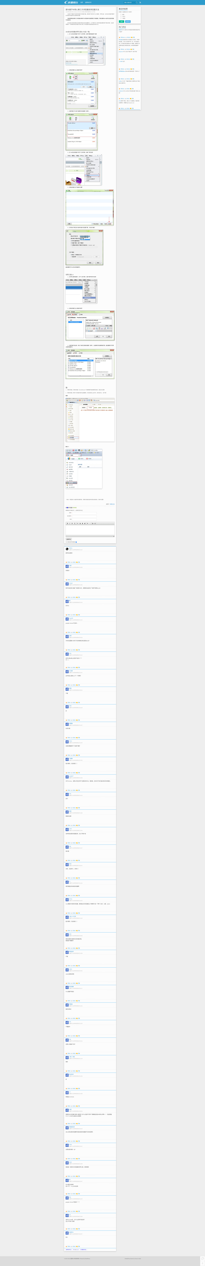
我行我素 (71, 986)
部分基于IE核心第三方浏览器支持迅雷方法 (82, 10)
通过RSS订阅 (140, 2)
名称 (70, 512)
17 (80, 1249)
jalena (70, 548)
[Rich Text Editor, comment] (90, 530)
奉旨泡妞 (121, 39)
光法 (120, 100)
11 (76, 1249)
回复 (79, 562)
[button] (67, 523)
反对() (74, 562)
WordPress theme (129, 1258)
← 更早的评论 (68, 1249)
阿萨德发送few (122, 71)
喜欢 (123, 14)
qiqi (70, 846)
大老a (120, 81)
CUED (139, 1258)
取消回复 (75, 507)
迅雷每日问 (88, 2)
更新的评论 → (84, 1249)
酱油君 (120, 29)
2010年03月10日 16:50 (71, 11)
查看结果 (128, 21)
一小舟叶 (121, 61)
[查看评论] (202, 1258)
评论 (93, 11)
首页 (81, 2)
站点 (71, 519)
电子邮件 (69, 516)
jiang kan (121, 51)
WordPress (87, 1258)
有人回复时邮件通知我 (70, 542)
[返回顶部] (202, 1263)
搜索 (137, 2)
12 (78, 1249)
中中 (70, 706)
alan (70, 934)
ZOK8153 (121, 91)
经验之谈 (112, 504)
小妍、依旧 (72, 1056)
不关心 (123, 16)
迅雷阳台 (71, 2)
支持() (69, 562)
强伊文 (89, 11)
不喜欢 (123, 18)
